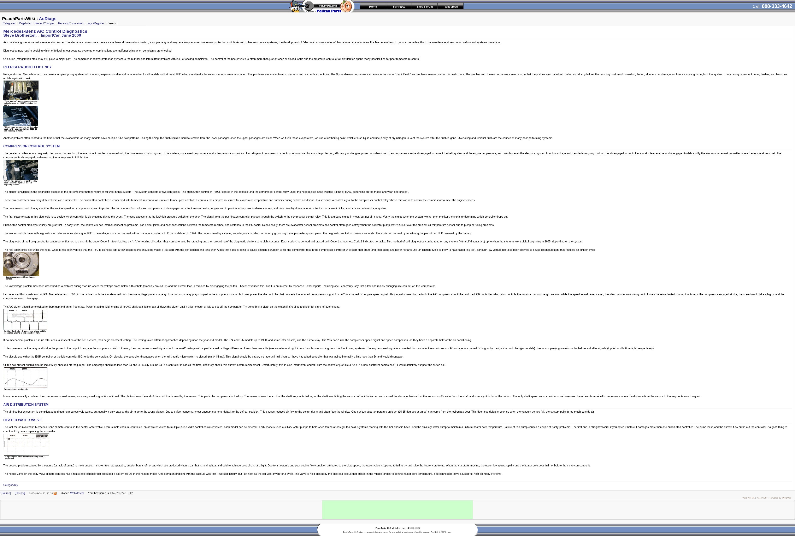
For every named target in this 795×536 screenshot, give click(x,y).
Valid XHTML (748, 498)
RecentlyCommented (70, 23)
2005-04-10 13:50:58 (41, 493)
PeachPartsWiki (18, 18)
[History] (20, 493)
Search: (112, 23)
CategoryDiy (10, 485)
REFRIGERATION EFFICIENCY (27, 67)
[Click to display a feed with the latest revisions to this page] (55, 493)
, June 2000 (70, 35)
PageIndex (25, 23)
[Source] (6, 493)
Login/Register (95, 23)
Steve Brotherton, (20, 35)
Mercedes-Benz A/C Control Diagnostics (45, 31)
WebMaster (77, 493)
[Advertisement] (397, 509)
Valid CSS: (762, 498)
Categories (9, 23)
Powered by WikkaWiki (780, 498)
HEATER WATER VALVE (22, 420)
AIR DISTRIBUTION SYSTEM (25, 404)
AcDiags (48, 18)
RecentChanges (44, 23)
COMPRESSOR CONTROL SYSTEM (31, 146)
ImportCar (50, 35)
